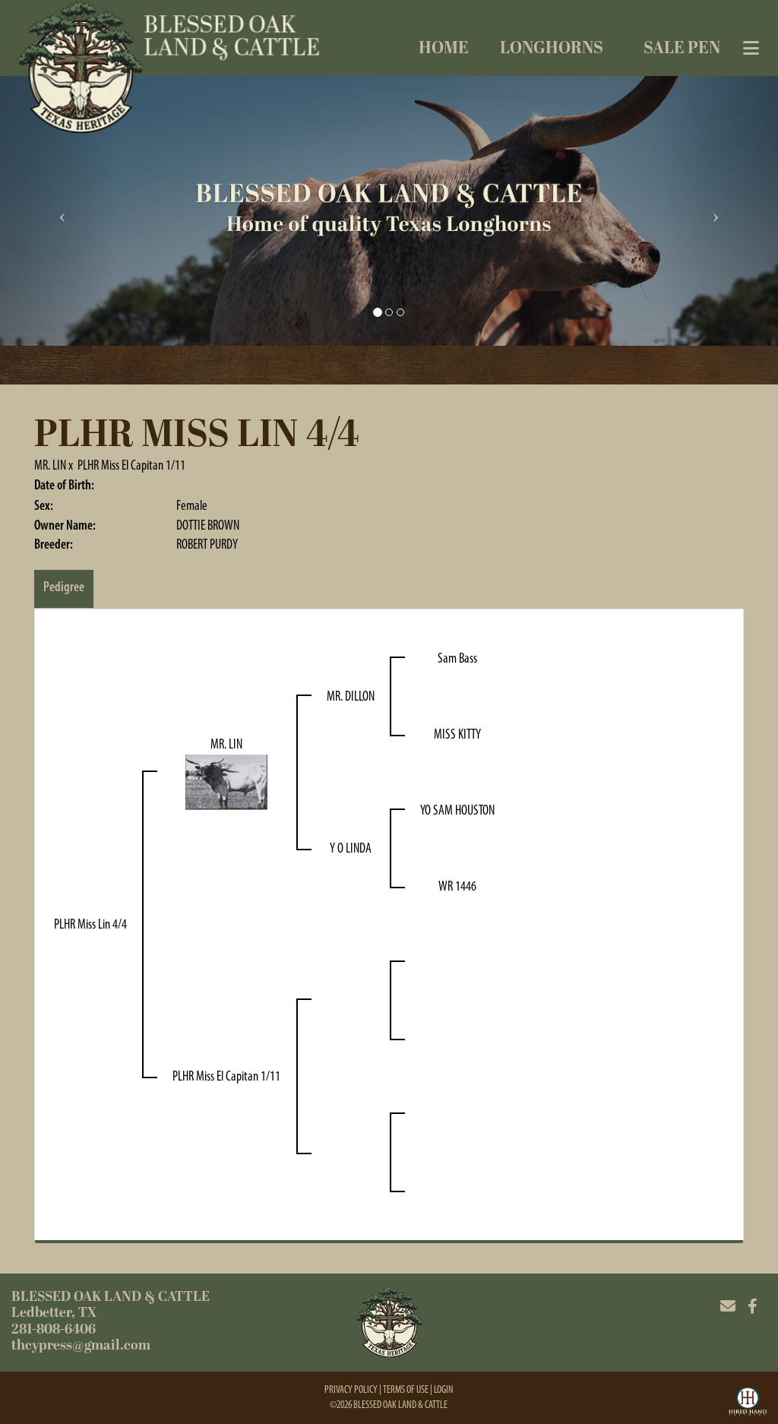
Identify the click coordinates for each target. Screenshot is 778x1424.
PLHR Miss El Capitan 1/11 (131, 465)
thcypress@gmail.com (80, 1345)
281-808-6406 (53, 1329)
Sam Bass (457, 658)
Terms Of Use (406, 1389)
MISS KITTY (457, 734)
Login (444, 1389)
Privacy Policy (351, 1389)
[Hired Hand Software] (748, 1403)
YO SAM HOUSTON (457, 810)
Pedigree (63, 586)
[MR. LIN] (226, 781)
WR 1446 (457, 886)
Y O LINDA (351, 848)
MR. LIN (50, 465)
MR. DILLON (351, 696)
